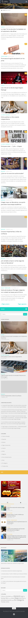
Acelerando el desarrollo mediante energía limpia (12, 563)
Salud (3, 460)
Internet (3, 448)
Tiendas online (4, 56)
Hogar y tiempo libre (5, 288)
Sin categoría (4, 463)
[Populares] (20, 502)
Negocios (3, 171)
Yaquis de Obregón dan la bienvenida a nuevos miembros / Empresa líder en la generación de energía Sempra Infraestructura (16, 537)
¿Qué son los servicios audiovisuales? (12, 173)
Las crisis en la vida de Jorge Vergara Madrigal (17, 407)
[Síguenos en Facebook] (26, 309)
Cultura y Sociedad (5, 114)
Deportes (4, 439)
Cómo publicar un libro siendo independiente (11, 356)
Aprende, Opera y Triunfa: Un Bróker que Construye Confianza (14, 573)
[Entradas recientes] (7, 502)
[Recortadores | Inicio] (6, 2)
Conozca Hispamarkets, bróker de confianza (11, 395)
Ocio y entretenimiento (6, 457)
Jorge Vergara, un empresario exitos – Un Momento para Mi (14, 426)
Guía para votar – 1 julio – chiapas (11, 146)
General (3, 27)
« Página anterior (5, 304)
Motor (3, 451)
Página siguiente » (22, 304)
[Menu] (26, 1)
